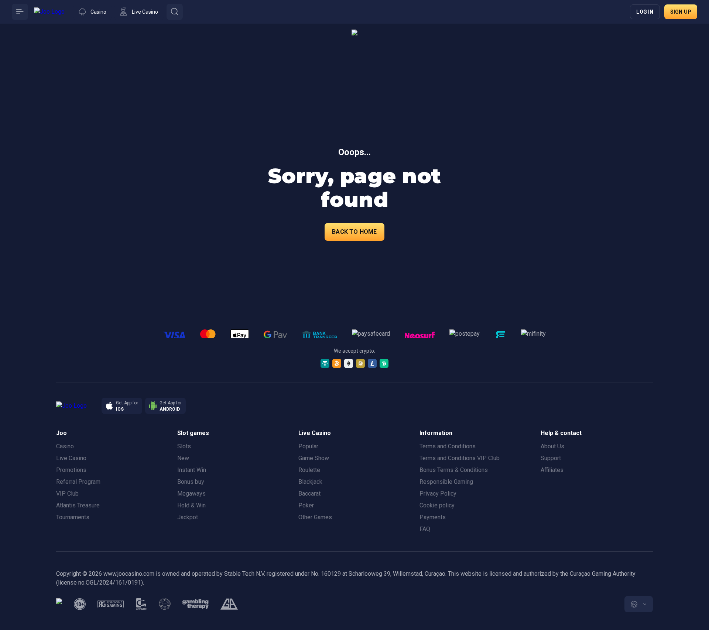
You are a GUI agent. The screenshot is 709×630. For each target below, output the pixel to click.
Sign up (680, 12)
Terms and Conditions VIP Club (459, 458)
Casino (65, 446)
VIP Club (67, 493)
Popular (308, 446)
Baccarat (309, 493)
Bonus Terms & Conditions (453, 469)
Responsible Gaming (446, 481)
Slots (184, 446)
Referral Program (78, 481)
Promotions (71, 469)
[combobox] (638, 604)
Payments (432, 517)
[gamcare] (141, 604)
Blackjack (310, 481)
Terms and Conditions (447, 446)
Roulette (309, 469)
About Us (552, 446)
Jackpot (187, 517)
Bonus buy (190, 481)
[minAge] (80, 604)
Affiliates (552, 469)
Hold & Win (191, 505)
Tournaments (72, 517)
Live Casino (71, 458)
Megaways (191, 493)
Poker (306, 505)
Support (551, 458)
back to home (354, 231)
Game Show (313, 458)
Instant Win (191, 469)
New (183, 458)
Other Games (315, 517)
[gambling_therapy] (195, 604)
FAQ (424, 529)
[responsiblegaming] (110, 604)
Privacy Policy (437, 493)
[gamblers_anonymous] (229, 604)
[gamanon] (165, 604)
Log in (644, 12)
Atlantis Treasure (78, 505)
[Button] (20, 12)
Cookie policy (437, 505)
